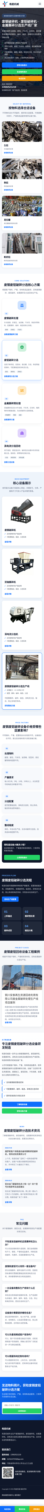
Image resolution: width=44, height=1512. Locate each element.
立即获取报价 (22, 858)
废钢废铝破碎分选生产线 (17, 686)
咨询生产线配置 (10, 899)
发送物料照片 (22, 72)
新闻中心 (11, 1495)
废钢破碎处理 (11, 318)
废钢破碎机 (10, 530)
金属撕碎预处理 (12, 403)
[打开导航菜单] (40, 4)
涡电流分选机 (11, 634)
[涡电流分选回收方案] (22, 432)
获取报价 (36, 1509)
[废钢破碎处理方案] (22, 304)
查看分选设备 (9, 462)
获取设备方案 (22, 1111)
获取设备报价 (22, 65)
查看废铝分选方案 (11, 376)
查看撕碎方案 (9, 420)
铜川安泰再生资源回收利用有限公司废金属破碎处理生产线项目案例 (21, 999)
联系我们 (18, 1495)
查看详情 (8, 542)
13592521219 (15, 1455)
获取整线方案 (10, 706)
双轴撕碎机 (10, 582)
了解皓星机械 (22, 1104)
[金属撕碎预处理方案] (22, 389)
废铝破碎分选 (11, 360)
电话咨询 (22, 78)
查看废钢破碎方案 (11, 334)
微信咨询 (22, 1509)
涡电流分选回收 (12, 446)
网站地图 (5, 1495)
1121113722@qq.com (15, 1459)
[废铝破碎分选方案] (22, 346)
